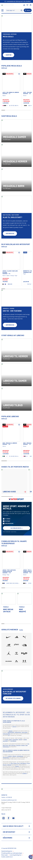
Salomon (9, 764)
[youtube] (13, 818)
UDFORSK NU (10, 233)
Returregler (4, 855)
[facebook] (8, 818)
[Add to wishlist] (19, 74)
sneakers (10, 756)
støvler (25, 739)
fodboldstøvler (11, 732)
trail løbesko (13, 741)
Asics (18, 763)
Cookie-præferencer (7, 857)
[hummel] (16, 653)
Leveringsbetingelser (16, 855)
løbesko (10, 730)
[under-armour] (24, 661)
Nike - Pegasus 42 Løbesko (10, 443)
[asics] (16, 645)
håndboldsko (6, 757)
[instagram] (3, 818)
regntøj (20, 739)
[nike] (8, 637)
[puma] (24, 637)
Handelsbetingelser (6, 851)
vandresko (5, 741)
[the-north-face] (24, 645)
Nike (10, 745)
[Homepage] (7, 5)
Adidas (15, 763)
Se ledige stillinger (13, 698)
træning (14, 726)
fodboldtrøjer (18, 732)
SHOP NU (8, 55)
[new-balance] (8, 645)
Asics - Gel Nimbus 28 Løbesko (11, 92)
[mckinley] (16, 661)
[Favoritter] (27, 5)
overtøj (6, 739)
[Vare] (11, 82)
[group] (8, 607)
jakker (10, 739)
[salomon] (8, 661)
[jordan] (8, 653)
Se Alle (21, 629)
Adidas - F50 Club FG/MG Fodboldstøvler (9, 570)
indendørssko (20, 756)
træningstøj (24, 732)
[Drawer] (2, 10)
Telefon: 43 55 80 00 (6, 797)
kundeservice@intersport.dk (9, 800)
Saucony (5, 764)
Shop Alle (4, 68)
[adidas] (16, 637)
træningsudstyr (6, 733)
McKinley (13, 745)
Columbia (18, 745)
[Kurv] (30, 5)
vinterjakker (15, 739)
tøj (8, 735)
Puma (28, 763)
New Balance (23, 763)
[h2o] (24, 653)
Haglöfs (23, 745)
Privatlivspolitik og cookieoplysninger (11, 853)
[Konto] (24, 5)
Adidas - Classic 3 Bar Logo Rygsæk (10, 271)
